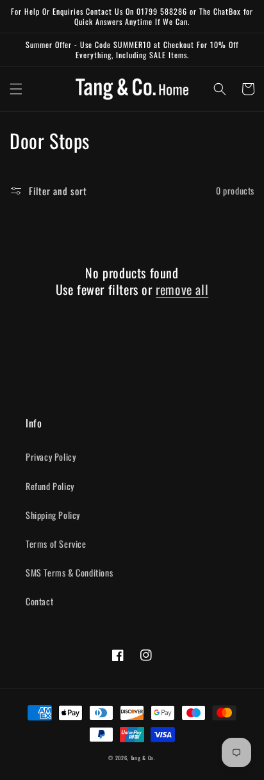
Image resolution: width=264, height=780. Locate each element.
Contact (39, 601)
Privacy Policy (51, 456)
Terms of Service (56, 543)
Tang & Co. (143, 757)
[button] (16, 89)
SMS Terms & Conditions (69, 572)
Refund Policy (50, 486)
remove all (182, 289)
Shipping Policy (53, 514)
